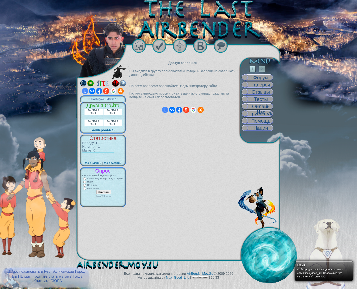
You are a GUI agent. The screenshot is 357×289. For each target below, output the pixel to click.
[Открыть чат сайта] (224, 46)
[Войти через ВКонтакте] (92, 91)
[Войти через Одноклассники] (121, 91)
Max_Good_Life (177, 277)
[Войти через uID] (85, 91)
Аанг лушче (93, 188)
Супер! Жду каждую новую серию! (105, 178)
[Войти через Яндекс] (106, 91)
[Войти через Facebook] (99, 91)
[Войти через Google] (113, 91)
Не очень (92, 185)
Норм (90, 181)
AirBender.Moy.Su (200, 273)
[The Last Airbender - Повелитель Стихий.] (178, 19)
